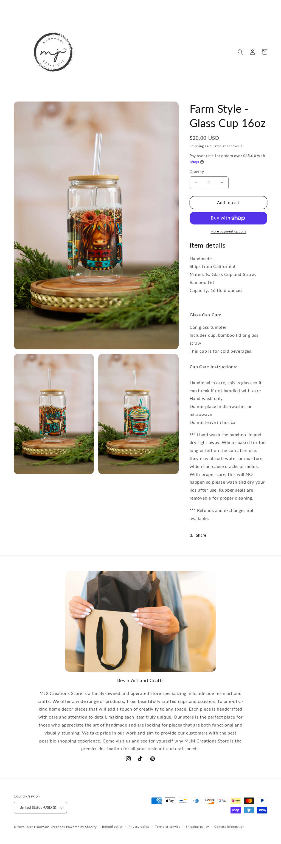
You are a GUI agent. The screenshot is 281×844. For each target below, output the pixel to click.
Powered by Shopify (81, 827)
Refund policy (112, 826)
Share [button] (201, 535)
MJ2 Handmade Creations (46, 827)
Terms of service (167, 826)
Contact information (229, 826)
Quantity (197, 171)
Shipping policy (197, 826)
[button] (240, 52)
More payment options (228, 231)
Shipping (197, 146)
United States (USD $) (37, 807)
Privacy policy (139, 826)
